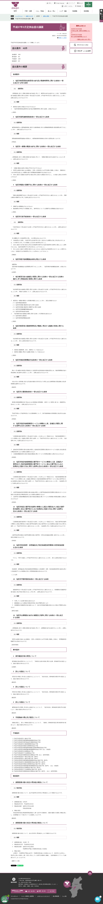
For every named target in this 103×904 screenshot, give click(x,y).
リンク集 (64, 896)
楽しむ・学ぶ (51, 11)
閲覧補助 (79, 6)
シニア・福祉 (63, 11)
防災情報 (86, 11)
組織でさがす (29, 16)
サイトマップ (71, 3)
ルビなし (71, 6)
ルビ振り (65, 6)
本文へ (50, 3)
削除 (32, 18)
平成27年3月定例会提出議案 (23, 18)
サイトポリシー (14, 896)
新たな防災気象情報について (79, 36)
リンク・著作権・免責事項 (27, 896)
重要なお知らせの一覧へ (84, 39)
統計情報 (52, 891)
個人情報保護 (56, 896)
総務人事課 (46, 16)
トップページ (19, 16)
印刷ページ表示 (63, 37)
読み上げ (81, 3)
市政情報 (74, 11)
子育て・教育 (28, 11)
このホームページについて (43, 896)
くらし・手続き (40, 11)
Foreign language (60, 3)
